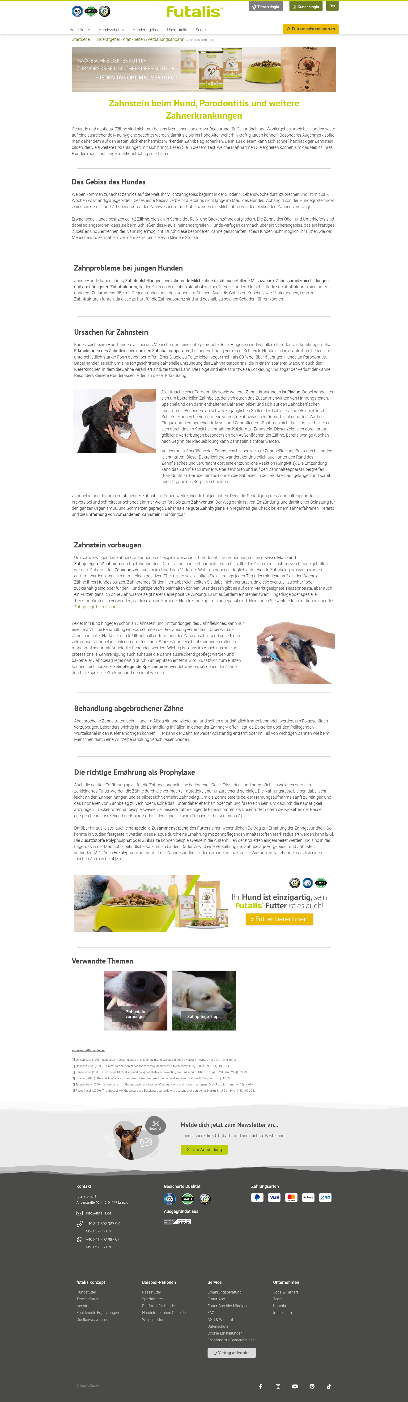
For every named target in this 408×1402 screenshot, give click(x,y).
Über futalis (177, 29)
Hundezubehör (111, 29)
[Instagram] (277, 1386)
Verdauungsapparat (166, 39)
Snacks (202, 29)
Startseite (81, 39)
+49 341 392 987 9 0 (103, 1224)
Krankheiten (134, 39)
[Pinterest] (311, 1386)
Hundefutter (79, 29)
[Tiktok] (329, 1386)
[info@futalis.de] (79, 1213)
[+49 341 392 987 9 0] (79, 1224)
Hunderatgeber (146, 29)
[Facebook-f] (261, 1386)
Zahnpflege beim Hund (95, 606)
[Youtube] (295, 1386)
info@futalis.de (98, 1213)
